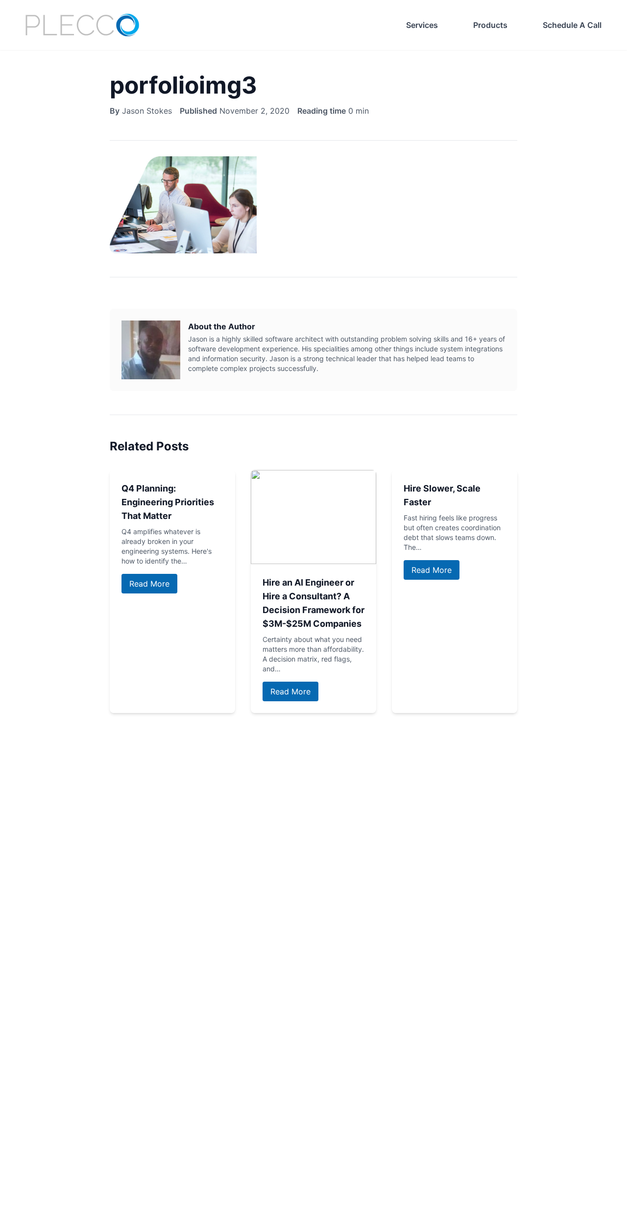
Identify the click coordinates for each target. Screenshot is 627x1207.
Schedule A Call (572, 25)
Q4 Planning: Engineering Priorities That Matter (167, 502)
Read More (149, 584)
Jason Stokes (147, 111)
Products (490, 25)
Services (422, 25)
